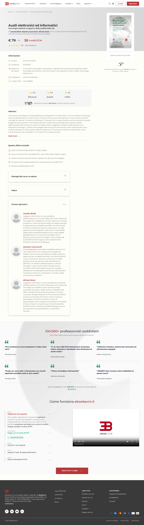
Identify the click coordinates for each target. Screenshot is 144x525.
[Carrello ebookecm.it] (113, 4)
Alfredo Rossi (29, 280)
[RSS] (22, 511)
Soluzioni (68, 4)
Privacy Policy (124, 520)
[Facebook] (7, 511)
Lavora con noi (87, 498)
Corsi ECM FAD (29, 4)
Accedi (120, 4)
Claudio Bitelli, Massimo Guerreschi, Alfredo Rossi (29, 31)
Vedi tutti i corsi (70, 471)
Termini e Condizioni (112, 520)
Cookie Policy (135, 520)
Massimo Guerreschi (32, 247)
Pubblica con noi (88, 494)
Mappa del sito (87, 512)
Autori (84, 505)
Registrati (133, 4)
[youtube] (17, 511)
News (78, 4)
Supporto (87, 4)
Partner (84, 501)
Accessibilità (113, 498)
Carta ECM (43, 4)
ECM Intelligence (56, 4)
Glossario (85, 509)
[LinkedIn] (12, 511)
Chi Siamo (58, 498)
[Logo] (27, 491)
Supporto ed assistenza (117, 494)
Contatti (112, 501)
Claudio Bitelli (29, 214)
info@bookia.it (9, 503)
